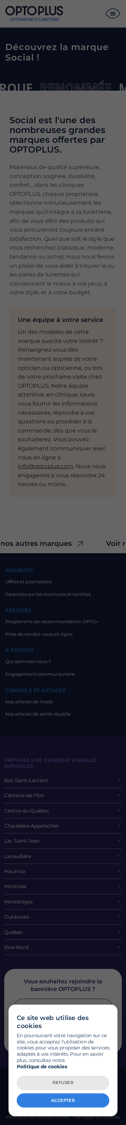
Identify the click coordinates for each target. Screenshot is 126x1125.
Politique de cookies (42, 1066)
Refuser (63, 1082)
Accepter (63, 1100)
